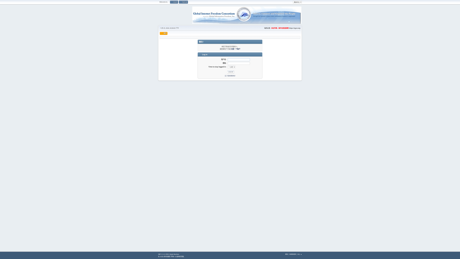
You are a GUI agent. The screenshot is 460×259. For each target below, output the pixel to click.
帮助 (286, 254)
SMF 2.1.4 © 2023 (163, 254)
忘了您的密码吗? (230, 76)
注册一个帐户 (235, 49)
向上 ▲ (300, 254)
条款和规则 (292, 254)
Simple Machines (174, 254)
